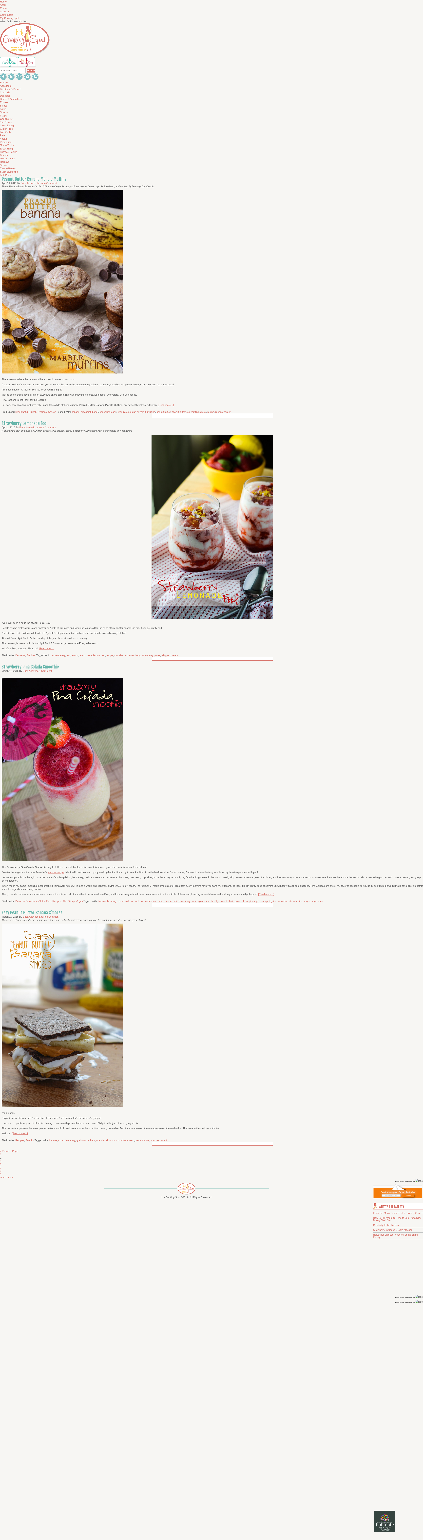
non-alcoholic (227, 901)
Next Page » (6, 1177)
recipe (210, 411)
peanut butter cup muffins (185, 411)
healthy (215, 901)
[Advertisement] (398, 1357)
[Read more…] (166, 405)
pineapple (254, 901)
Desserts (20, 655)
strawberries (121, 655)
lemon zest (99, 655)
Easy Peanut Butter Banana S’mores (32, 912)
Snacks (52, 411)
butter (95, 411)
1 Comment (45, 670)
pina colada (241, 901)
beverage (112, 901)
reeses (219, 411)
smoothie (283, 901)
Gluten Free (44, 901)
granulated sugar (126, 411)
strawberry (134, 655)
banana (75, 411)
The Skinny (69, 901)
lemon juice (86, 655)
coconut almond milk (151, 901)
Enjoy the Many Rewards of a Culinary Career (398, 1213)
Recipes (42, 411)
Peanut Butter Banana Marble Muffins (34, 179)
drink (181, 901)
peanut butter (163, 411)
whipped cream (169, 655)
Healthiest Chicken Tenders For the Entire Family (395, 1236)
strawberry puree (151, 655)
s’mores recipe (56, 872)
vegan (307, 901)
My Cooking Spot (9, 18)
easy (113, 411)
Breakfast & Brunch (26, 411)
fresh (194, 901)
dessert (55, 655)
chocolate (104, 411)
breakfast (86, 411)
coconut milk (170, 901)
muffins (151, 411)
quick (203, 411)
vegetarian (317, 901)
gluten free (204, 901)
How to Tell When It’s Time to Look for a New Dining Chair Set (397, 1219)
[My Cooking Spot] (397, 1197)
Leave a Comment (47, 183)
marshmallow (103, 1140)
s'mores (155, 1140)
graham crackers (86, 1140)
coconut (134, 901)
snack (164, 1140)
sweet (227, 411)
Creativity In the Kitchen (386, 1225)
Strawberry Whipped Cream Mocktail (393, 1229)
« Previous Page (9, 1151)
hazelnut (141, 411)
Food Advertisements (403, 1182)
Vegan (79, 901)
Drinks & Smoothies (26, 901)
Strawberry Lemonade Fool (24, 423)
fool (68, 655)
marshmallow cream (123, 1140)
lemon (75, 655)
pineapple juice (268, 901)
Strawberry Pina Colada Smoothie (30, 666)
